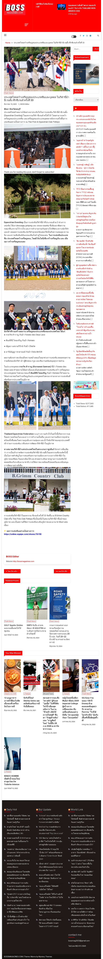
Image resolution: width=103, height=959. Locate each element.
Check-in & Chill (10, 694)
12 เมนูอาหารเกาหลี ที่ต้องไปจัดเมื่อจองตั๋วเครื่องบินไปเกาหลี (12, 702)
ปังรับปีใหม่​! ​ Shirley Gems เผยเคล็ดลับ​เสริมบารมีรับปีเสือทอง (31, 702)
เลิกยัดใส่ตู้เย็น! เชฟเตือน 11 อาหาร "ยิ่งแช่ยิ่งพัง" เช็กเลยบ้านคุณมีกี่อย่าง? (83, 852)
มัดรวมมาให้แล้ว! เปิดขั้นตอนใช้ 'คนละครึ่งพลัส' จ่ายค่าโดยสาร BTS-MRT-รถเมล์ (50, 923)
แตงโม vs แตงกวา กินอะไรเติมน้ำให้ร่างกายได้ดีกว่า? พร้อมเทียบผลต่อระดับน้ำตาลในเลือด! (83, 912)
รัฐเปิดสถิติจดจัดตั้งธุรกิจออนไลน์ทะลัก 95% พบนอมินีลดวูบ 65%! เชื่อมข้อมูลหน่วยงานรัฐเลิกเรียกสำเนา (86, 357)
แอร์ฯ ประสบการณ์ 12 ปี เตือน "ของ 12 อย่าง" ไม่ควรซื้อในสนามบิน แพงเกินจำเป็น (82, 863)
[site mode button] (73, 36)
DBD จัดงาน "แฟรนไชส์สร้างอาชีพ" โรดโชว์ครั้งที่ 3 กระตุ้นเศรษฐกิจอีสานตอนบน (50, 841)
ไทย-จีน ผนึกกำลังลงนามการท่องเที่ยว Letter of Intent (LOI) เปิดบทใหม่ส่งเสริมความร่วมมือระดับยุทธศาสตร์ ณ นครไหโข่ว (14, 571)
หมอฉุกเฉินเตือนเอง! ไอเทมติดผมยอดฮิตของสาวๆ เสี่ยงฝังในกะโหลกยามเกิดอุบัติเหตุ (18, 875)
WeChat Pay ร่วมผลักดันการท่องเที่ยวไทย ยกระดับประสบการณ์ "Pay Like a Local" (51, 830)
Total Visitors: (81, 406)
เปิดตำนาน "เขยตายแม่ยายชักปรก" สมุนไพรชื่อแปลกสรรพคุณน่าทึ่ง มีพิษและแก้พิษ (19, 908)
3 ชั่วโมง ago (68, 14)
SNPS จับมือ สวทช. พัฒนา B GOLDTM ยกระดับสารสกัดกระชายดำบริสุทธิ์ (36, 629)
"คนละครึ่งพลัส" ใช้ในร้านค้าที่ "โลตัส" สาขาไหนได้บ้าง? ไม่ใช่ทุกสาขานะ (51, 897)
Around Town (48, 694)
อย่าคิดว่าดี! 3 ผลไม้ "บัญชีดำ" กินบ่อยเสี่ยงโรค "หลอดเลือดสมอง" (82, 875)
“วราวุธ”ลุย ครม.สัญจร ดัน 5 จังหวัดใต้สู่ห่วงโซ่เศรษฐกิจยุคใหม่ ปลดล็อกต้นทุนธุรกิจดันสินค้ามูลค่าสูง (86, 219)
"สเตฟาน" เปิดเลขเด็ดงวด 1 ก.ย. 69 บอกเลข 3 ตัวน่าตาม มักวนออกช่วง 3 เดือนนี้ (19, 852)
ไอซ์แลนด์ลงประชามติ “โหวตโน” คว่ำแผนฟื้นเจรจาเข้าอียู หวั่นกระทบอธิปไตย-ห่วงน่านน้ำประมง (85, 330)
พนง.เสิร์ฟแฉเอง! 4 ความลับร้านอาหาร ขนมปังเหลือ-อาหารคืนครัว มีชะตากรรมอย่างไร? (19, 886)
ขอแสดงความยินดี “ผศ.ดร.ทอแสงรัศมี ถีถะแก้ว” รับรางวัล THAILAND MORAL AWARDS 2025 (79, 8)
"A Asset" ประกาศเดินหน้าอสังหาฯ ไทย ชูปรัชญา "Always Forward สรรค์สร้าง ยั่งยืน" (50, 819)
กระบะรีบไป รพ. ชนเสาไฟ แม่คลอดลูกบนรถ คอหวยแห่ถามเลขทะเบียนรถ (18, 863)
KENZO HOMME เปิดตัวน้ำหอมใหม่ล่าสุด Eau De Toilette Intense (12, 780)
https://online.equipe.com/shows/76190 (22, 534)
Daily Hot (12, 809)
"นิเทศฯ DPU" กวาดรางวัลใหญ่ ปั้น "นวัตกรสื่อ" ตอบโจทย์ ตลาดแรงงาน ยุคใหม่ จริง (19, 897)
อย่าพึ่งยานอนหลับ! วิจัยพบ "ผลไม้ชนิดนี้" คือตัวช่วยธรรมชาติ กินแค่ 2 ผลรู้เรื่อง (18, 819)
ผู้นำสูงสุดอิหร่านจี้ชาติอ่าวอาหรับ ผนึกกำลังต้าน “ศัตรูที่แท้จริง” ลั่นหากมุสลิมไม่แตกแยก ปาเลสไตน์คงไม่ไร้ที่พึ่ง (86, 271)
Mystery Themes (45, 957)
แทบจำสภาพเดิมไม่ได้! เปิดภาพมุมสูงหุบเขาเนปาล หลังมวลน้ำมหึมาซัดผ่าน (83, 900)
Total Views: (81, 404)
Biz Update (45, 809)
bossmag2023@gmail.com (79, 941)
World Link (77, 809)
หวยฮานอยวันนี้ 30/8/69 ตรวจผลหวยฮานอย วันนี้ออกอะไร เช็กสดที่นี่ (18, 841)
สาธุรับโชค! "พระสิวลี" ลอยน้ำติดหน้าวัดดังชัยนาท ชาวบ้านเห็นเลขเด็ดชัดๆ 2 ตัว (18, 830)
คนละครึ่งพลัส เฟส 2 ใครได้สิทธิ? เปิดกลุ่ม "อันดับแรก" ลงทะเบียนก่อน (50, 878)
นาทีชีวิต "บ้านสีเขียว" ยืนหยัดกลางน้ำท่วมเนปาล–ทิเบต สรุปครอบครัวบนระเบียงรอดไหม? (83, 923)
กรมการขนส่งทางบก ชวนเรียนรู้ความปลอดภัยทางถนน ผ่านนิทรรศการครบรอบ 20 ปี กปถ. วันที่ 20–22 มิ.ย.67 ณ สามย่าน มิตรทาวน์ (59, 633)
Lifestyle (27, 694)
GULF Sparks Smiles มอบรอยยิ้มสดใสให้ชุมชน (13, 628)
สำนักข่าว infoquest (86, 108)
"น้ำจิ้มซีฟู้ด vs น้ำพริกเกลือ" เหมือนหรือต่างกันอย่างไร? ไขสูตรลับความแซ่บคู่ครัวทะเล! (18, 920)
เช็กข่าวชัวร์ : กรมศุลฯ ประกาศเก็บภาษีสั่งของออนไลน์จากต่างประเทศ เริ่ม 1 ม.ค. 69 (51, 867)
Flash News (9, 93)
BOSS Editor (24, 104)
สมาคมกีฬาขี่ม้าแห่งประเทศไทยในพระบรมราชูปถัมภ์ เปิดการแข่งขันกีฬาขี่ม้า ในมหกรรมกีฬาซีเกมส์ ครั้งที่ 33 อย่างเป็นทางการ (63, 571)
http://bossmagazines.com (23, 561)
